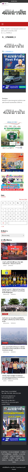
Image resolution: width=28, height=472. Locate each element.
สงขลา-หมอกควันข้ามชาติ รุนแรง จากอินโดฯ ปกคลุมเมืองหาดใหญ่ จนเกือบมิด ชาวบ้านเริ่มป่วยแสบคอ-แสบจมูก (13, 348)
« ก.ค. (2, 226)
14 (22, 213)
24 (7, 219)
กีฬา (4, 285)
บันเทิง (16, 460)
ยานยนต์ (18, 458)
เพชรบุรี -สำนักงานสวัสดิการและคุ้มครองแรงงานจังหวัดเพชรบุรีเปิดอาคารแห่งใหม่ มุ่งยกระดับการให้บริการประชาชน (13, 377)
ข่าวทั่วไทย (5, 258)
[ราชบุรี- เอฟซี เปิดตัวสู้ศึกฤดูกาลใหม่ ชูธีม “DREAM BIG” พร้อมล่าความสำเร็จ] (14, 251)
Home (14, 462)
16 (3, 216)
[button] (2, 24)
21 (22, 216)
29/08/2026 (10, 265)
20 (18, 216)
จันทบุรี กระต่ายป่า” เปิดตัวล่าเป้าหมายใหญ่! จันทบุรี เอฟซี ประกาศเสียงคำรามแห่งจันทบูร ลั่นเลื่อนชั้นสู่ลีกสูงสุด (13, 291)
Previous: (13, 100)
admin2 (4, 265)
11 (10, 213)
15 (25, 213)
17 (7, 216)
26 (14, 219)
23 (3, 219)
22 (25, 216)
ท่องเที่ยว (15, 454)
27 (18, 219)
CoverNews (19, 467)
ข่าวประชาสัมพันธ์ (14, 452)
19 (14, 216)
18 (10, 216)
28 (22, 219)
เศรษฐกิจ (5, 456)
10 (7, 213)
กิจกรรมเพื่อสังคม (6, 454)
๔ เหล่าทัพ (22, 454)
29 (25, 219)
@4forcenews (6, 294)
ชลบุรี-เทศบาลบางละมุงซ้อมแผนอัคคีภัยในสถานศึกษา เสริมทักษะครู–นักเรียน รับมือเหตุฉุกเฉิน (13, 319)
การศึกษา (23, 452)
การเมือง (12, 458)
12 (14, 213)
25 (10, 219)
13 (18, 213)
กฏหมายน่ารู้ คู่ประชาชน (16, 456)
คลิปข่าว (4, 460)
